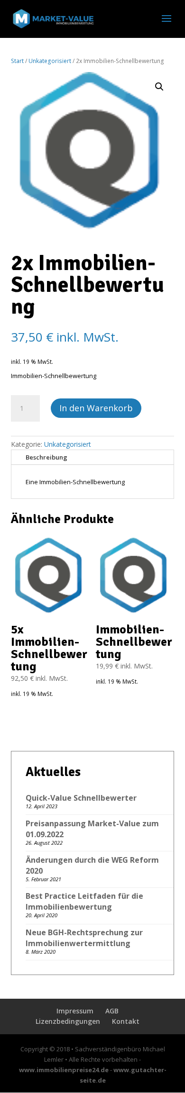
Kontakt (125, 1021)
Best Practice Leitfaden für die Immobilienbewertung (84, 901)
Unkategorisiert (49, 61)
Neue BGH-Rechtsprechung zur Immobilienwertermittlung (84, 937)
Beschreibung (46, 457)
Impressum (74, 1010)
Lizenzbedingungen (68, 1021)
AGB (112, 1010)
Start (17, 61)
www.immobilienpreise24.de (64, 1070)
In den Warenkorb (96, 408)
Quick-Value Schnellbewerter (81, 798)
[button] (159, 86)
